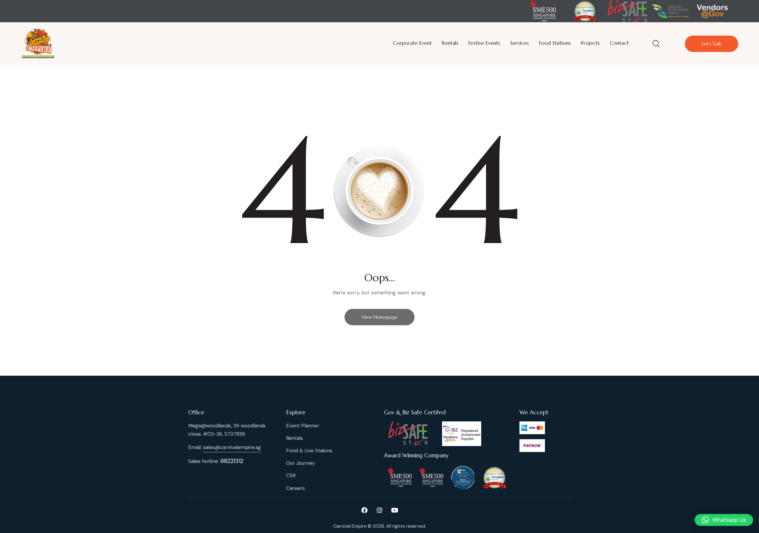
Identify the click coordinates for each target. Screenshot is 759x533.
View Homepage (379, 317)
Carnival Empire (349, 526)
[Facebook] (364, 510)
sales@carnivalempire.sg (232, 447)
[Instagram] (379, 510)
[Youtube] (394, 510)
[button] (724, 520)
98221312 (231, 461)
